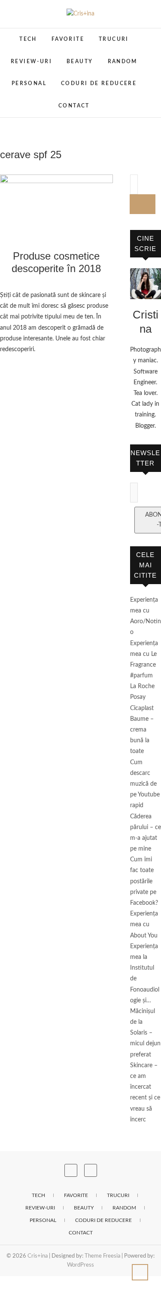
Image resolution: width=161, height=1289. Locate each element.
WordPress (80, 1265)
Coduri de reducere (99, 83)
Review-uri (31, 61)
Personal (29, 83)
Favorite (68, 39)
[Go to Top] (140, 1272)
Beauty (80, 61)
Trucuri (114, 39)
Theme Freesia (102, 1256)
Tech (28, 39)
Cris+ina (37, 1256)
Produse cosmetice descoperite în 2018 (56, 262)
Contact (74, 105)
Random (122, 61)
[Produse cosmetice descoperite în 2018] (56, 206)
